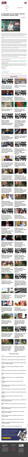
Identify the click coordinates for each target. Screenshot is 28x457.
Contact (6, 10)
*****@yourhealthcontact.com (5, 71)
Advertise (13, 447)
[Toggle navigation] (26, 3)
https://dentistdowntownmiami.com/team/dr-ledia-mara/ (19, 61)
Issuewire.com (14, 33)
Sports (22, 448)
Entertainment (21, 449)
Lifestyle (20, 448)
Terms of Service (13, 449)
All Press (6, 8)
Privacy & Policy (13, 450)
